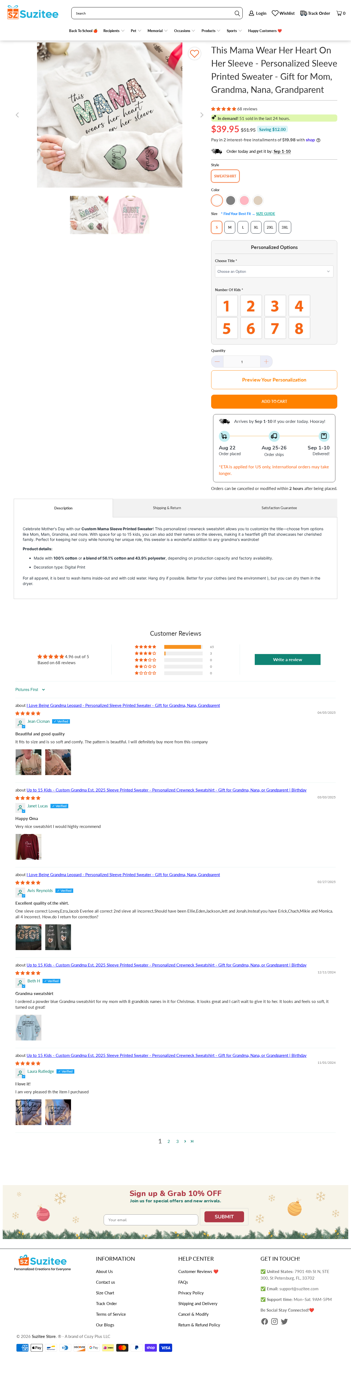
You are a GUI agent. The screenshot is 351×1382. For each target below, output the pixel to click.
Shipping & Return (167, 508)
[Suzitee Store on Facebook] (265, 1322)
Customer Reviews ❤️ (198, 1271)
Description (63, 508)
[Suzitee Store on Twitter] (284, 1322)
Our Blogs (105, 1324)
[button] (114, 31)
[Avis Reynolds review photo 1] (28, 937)
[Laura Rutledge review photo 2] (58, 1112)
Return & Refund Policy (199, 1324)
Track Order (319, 13)
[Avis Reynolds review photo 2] (58, 937)
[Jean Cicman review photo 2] (58, 762)
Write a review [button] (287, 659)
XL (256, 227)
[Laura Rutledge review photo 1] (28, 1112)
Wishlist (287, 13)
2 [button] (169, 1141)
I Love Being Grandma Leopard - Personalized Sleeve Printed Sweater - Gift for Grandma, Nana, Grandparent (123, 705)
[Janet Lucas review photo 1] (28, 847)
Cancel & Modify (193, 1314)
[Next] (201, 115)
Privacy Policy (191, 1292)
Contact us (105, 1282)
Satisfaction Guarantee (279, 508)
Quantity (218, 350)
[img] (27, 713)
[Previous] (17, 115)
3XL (285, 227)
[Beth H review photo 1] (28, 1027)
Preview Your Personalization (274, 380)
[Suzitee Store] (32, 12)
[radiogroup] (274, 316)
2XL (270, 227)
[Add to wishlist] (194, 53)
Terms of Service (111, 1314)
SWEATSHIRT (225, 176)
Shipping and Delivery (197, 1303)
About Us (104, 1271)
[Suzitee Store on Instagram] (274, 1322)
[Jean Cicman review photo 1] (28, 762)
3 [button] (177, 1141)
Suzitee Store (44, 1336)
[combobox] (157, 13)
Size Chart (105, 1292)
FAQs (183, 1282)
